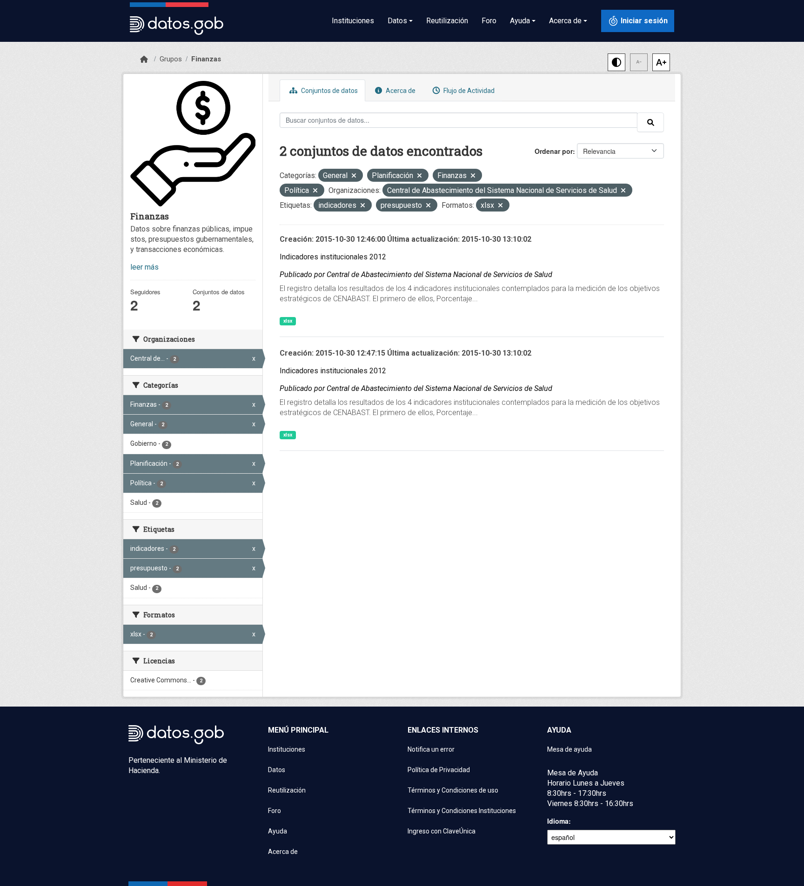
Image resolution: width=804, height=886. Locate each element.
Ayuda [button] (520, 20)
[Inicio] (144, 59)
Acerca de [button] (565, 20)
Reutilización (447, 20)
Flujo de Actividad (468, 90)
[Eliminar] (353, 176)
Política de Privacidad (439, 770)
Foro (489, 20)
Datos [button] (397, 20)
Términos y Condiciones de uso (453, 790)
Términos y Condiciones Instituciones (462, 810)
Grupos (171, 59)
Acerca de (399, 90)
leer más (144, 267)
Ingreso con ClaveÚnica (442, 831)
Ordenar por (554, 151)
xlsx (287, 321)
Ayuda (277, 831)
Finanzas (206, 59)
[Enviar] (650, 122)
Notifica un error (431, 749)
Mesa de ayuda (569, 749)
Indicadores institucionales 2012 (333, 256)
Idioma (558, 821)
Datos (276, 770)
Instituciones (353, 20)
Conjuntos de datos (329, 90)
